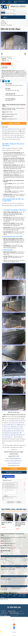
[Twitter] (6, 81)
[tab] (14, 123)
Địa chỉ (1, 615)
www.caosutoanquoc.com (14, 463)
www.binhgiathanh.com (15, 460)
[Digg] (9, 81)
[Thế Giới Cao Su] (13, 9)
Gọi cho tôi (4, 67)
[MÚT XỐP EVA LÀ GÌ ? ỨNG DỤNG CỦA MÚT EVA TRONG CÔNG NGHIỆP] (14, 584)
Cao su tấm (11, 422)
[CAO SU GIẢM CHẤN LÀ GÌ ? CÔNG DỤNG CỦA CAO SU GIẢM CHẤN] (14, 554)
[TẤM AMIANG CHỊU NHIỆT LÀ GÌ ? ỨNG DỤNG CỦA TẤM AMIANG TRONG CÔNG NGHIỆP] (14, 564)
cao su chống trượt (17, 424)
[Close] (0, 600)
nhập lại (19, 502)
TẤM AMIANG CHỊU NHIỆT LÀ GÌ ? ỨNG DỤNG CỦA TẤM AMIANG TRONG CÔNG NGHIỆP (13, 568)
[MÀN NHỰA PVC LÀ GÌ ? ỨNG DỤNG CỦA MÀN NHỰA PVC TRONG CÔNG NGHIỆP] (14, 574)
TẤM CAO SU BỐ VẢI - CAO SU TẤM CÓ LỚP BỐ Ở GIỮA (6, 524)
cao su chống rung (11, 426)
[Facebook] (3, 81)
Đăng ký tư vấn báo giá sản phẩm (19, 2)
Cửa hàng (9, 2)
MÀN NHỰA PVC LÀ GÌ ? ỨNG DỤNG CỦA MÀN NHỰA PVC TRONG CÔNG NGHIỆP (13, 578)
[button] (1, 17)
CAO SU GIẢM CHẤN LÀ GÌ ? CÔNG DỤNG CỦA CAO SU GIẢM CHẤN (13, 558)
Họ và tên (4, 611)
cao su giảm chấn (8, 424)
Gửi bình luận (10, 502)
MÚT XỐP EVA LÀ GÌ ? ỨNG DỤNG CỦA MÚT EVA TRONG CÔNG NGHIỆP (13, 588)
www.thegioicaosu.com (13, 465)
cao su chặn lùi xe (8, 428)
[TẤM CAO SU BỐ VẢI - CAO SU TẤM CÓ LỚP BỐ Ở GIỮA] (7, 517)
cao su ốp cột (16, 428)
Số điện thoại (5, 613)
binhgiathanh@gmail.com (15, 458)
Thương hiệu (3, 2)
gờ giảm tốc (10, 430)
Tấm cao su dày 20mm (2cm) (7, 70)
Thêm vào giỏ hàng (6, 63)
